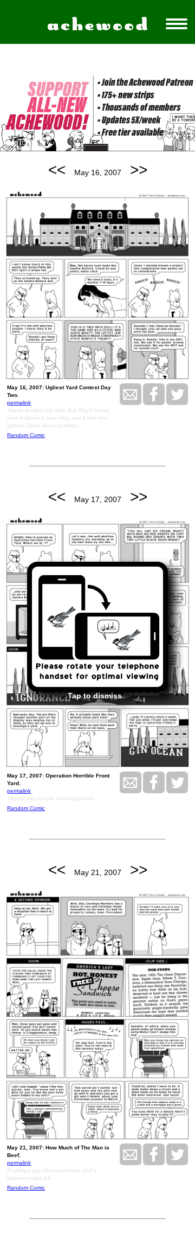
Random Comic (26, 435)
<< (57, 170)
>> (138, 170)
